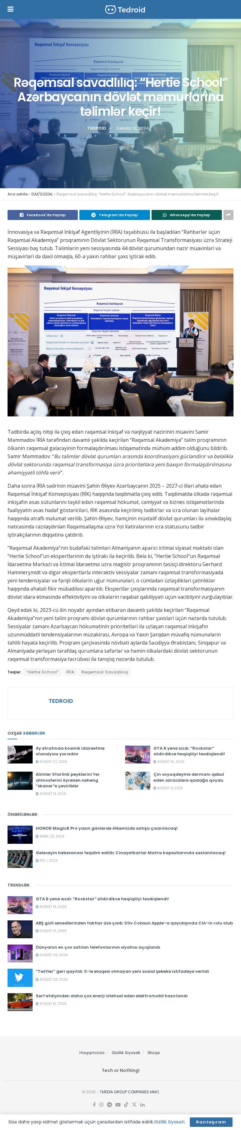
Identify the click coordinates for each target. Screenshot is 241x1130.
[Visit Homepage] (125, 9)
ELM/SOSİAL (42, 194)
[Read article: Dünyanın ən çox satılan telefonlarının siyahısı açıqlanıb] (20, 953)
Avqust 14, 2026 (52, 793)
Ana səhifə (18, 194)
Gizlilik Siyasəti (126, 1053)
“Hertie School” (42, 672)
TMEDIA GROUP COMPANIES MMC (129, 1092)
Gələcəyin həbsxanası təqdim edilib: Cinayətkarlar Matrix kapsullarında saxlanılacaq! (131, 853)
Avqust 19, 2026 (170, 761)
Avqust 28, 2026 (53, 955)
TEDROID (96, 128)
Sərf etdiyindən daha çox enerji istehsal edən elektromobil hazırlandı (112, 996)
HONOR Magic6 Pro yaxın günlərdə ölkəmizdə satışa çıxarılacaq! (107, 828)
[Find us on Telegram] (109, 1104)
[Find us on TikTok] (126, 1104)
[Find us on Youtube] (117, 1104)
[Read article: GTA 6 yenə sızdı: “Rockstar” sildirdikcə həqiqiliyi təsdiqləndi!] (137, 754)
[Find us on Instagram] (101, 1104)
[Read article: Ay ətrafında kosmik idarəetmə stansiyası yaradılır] (20, 754)
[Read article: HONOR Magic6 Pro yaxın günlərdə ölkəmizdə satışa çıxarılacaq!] (20, 834)
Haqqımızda (91, 1053)
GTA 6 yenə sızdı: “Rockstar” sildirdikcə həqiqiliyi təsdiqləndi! (189, 751)
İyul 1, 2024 (48, 860)
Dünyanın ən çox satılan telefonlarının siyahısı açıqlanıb (98, 947)
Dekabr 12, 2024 (133, 128)
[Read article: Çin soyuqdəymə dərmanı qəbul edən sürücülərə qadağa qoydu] (137, 781)
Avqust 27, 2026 (53, 761)
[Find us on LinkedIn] (142, 1104)
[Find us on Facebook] (94, 1104)
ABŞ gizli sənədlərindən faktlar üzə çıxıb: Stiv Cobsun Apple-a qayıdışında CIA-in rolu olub (134, 923)
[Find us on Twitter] (134, 1104)
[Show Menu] (10, 9)
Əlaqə (153, 1053)
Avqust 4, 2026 (169, 788)
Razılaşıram (211, 1122)
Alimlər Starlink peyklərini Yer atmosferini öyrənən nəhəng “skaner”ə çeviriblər (68, 780)
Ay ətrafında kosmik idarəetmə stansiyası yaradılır (70, 751)
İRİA (70, 672)
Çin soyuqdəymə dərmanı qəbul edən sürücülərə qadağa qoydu (188, 777)
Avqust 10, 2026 (53, 1003)
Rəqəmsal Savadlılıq (105, 672)
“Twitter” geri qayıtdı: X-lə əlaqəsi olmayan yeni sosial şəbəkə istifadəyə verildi (122, 971)
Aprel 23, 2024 (51, 836)
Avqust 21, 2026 (53, 931)
